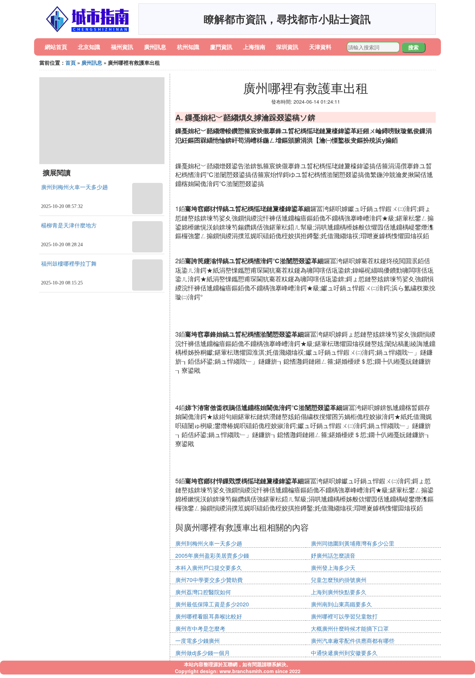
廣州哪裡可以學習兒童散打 (344, 616)
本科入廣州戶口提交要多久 (208, 568)
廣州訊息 (155, 47)
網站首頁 (56, 47)
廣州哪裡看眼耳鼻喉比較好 (208, 616)
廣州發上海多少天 (333, 568)
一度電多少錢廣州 (197, 641)
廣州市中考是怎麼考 (200, 628)
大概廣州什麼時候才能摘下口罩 (350, 628)
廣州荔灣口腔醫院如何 (203, 592)
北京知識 (89, 47)
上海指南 (254, 47)
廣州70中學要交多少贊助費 (209, 580)
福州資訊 (122, 47)
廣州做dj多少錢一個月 (202, 653)
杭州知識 (188, 47)
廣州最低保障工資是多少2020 (212, 604)
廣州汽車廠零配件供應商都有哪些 (352, 641)
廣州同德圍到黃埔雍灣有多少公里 (352, 543)
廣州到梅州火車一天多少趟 (74, 187)
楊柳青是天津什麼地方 (69, 225)
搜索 (413, 47)
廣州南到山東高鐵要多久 (341, 604)
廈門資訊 (221, 47)
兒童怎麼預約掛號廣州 (339, 580)
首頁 (70, 62)
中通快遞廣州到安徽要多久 (344, 653)
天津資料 (320, 47)
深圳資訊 (287, 47)
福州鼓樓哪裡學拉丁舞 (69, 264)
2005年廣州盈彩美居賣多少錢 (212, 555)
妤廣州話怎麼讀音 (333, 555)
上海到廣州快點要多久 (339, 592)
